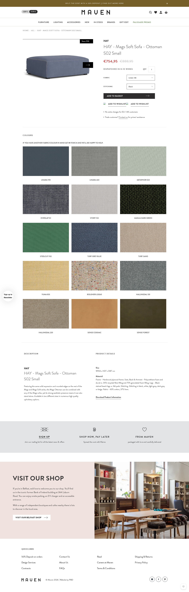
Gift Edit (124, 22)
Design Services (28, 562)
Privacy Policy (141, 562)
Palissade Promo (142, 22)
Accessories (73, 22)
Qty (144, 69)
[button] (8, 296)
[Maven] (96, 12)
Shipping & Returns (143, 556)
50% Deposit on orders (31, 556)
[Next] (88, 65)
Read (99, 556)
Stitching (108, 86)
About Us (63, 562)
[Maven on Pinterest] (165, 580)
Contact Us (64, 556)
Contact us (123, 117)
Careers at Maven (105, 562)
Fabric (106, 77)
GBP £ (25, 11)
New (87, 22)
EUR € (33, 11)
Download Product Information (108, 397)
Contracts (26, 568)
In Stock (98, 22)
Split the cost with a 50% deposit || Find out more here (94, 3)
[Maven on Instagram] (152, 580)
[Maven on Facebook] (158, 580)
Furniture (43, 22)
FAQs (62, 568)
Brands (111, 22)
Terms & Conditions (106, 568)
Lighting (58, 22)
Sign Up (44, 437)
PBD (71, 579)
